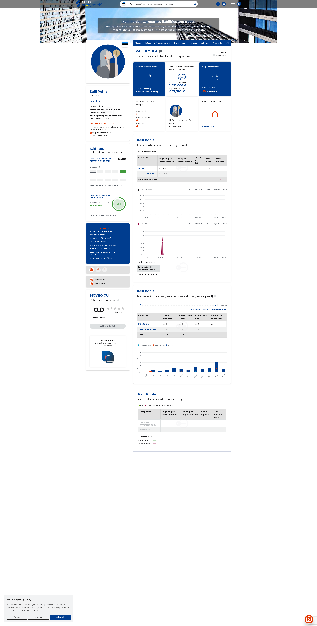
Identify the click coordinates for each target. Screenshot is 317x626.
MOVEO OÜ (143, 168)
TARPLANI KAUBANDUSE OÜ (151, 174)
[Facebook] (98, 269)
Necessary (38, 617)
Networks (217, 43)
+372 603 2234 (100, 135)
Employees (179, 43)
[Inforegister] (104, 269)
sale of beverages (98, 235)
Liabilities (204, 43)
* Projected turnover (199, 310)
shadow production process (103, 245)
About (17, 617)
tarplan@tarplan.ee (102, 133)
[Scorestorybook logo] (89, 3)
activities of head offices (101, 258)
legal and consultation (100, 248)
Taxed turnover (218, 310)
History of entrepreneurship (157, 43)
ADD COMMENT (107, 326)
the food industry (98, 241)
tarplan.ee (100, 279)
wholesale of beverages (101, 231)
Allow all (60, 617)
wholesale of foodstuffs (100, 238)
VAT (227, 43)
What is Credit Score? (102, 216)
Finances (192, 43)
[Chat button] (218, 4)
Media (138, 43)
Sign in (231, 4)
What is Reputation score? (104, 185)
